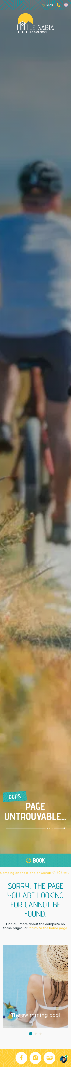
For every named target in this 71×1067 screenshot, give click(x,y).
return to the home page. (48, 928)
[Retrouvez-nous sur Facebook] (22, 1058)
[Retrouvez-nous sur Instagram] (36, 1058)
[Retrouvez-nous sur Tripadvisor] (50, 1058)
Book (39, 860)
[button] (31, 1034)
